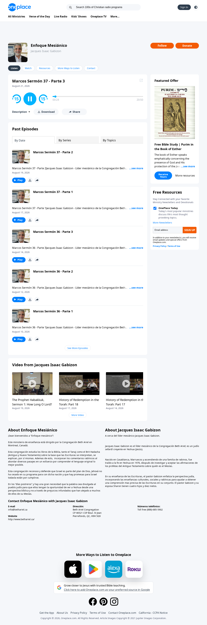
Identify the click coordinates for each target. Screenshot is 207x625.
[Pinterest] (103, 602)
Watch (28, 68)
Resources (44, 68)
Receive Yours (163, 175)
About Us (62, 613)
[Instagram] (114, 602)
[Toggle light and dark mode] (196, 7)
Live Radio (60, 16)
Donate (187, 45)
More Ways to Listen (69, 68)
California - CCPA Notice (153, 613)
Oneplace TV (98, 16)
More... (115, 16)
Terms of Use (98, 613)
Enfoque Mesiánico (49, 45)
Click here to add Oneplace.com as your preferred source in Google (107, 589)
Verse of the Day (39, 16)
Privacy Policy (79, 613)
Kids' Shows (79, 16)
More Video (77, 415)
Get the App (46, 613)
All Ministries (16, 16)
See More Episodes (77, 348)
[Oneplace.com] (19, 7)
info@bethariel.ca (17, 509)
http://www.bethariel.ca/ (21, 519)
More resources (185, 175)
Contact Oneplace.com (122, 613)
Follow (162, 45)
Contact (91, 68)
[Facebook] (93, 602)
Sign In (184, 7)
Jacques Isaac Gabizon (46, 51)
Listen (14, 68)
